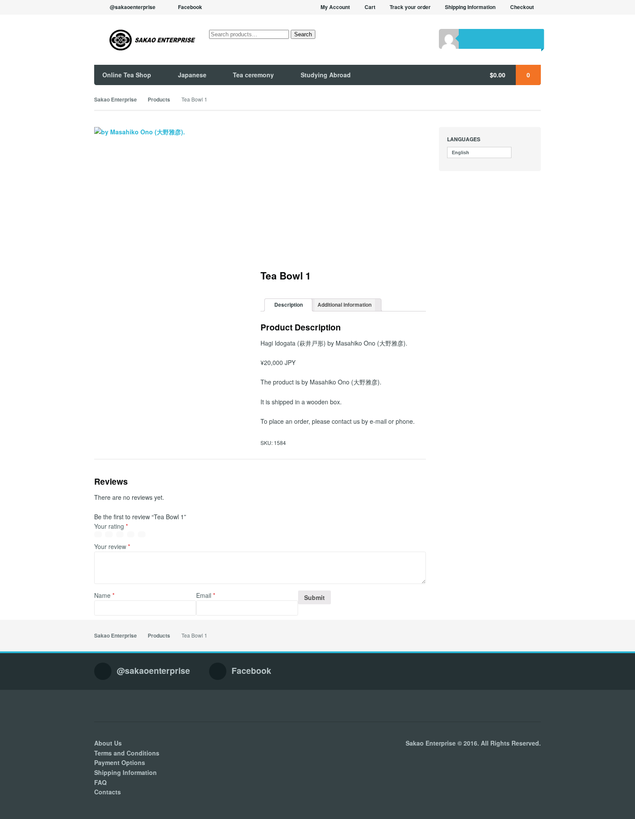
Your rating (111, 526)
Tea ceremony (253, 74)
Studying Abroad (326, 74)
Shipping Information (470, 7)
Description (288, 304)
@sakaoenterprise (133, 7)
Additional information (344, 304)
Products (159, 99)
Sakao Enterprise (115, 99)
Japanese (192, 74)
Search (303, 34)
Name (104, 595)
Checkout (522, 7)
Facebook (190, 7)
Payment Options (119, 762)
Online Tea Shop (126, 74)
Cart (370, 7)
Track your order (410, 7)
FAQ (100, 782)
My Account (335, 7)
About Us (108, 743)
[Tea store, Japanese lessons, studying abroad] (145, 40)
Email (205, 595)
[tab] (288, 305)
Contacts (107, 791)
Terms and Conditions (126, 753)
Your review (112, 546)
